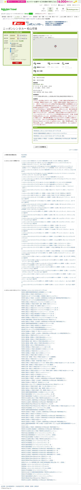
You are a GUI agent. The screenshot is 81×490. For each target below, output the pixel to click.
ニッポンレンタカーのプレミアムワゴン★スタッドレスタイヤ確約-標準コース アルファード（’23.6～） (45, 184)
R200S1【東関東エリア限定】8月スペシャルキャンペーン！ (35, 351)
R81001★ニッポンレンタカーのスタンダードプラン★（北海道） (36, 468)
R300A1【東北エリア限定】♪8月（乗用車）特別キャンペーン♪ (35, 305)
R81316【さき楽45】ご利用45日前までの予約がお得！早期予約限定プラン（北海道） (41, 448)
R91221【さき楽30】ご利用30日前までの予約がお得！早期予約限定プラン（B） (40, 450)
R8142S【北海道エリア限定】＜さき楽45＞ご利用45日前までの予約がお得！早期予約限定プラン (43, 421)
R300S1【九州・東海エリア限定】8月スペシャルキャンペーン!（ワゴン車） (39, 366)
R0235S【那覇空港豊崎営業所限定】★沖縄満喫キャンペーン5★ (36, 292)
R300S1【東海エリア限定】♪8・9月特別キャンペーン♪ (34, 413)
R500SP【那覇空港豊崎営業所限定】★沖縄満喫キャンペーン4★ (36, 409)
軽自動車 (13, 48)
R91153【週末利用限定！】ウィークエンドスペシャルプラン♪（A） (37, 446)
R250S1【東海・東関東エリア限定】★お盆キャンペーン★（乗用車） (37, 364)
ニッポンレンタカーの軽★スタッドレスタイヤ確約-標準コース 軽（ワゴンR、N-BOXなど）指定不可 (44, 160)
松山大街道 (24, 154)
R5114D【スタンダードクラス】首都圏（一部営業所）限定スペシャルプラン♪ (39, 296)
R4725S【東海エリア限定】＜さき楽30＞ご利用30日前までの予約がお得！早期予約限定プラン (43, 415)
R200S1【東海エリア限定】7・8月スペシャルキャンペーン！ (35, 372)
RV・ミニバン (14, 55)
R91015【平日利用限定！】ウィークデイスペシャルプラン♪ (35, 474)
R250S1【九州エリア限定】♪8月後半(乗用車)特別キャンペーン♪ (36, 327)
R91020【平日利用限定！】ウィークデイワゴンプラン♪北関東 (35, 407)
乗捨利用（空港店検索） (17, 46)
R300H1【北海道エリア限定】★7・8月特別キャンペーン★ (35, 382)
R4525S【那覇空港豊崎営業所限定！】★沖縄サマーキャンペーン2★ (37, 392)
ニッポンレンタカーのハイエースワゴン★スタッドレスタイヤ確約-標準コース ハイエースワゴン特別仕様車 (46, 182)
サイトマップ (54, 5)
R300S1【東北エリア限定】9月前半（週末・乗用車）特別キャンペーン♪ (38, 388)
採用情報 (27, 486)
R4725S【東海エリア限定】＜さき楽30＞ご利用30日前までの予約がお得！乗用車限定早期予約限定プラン (45, 298)
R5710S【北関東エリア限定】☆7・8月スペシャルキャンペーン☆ (36, 331)
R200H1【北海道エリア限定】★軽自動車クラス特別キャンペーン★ (37, 349)
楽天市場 (69, 5)
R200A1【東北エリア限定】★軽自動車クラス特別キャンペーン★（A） (38, 315)
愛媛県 (27, 18)
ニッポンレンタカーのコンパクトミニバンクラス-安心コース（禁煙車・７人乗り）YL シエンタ (43, 227)
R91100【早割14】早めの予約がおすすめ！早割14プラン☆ (35, 478)
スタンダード (14, 51)
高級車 (12, 53)
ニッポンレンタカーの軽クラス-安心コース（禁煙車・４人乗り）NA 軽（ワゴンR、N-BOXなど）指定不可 (46, 195)
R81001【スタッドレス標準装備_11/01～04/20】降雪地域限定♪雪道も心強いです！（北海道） (43, 462)
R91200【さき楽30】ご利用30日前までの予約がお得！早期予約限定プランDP (39, 402)
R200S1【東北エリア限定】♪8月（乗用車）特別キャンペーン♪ (35, 376)
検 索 (17, 63)
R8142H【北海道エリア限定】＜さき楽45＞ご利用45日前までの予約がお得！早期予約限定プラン (43, 411)
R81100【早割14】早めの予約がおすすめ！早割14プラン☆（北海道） (37, 460)
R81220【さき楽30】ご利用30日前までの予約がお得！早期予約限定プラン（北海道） (41, 454)
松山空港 (33, 18)
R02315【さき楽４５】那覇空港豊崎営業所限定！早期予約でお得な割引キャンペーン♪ (41, 472)
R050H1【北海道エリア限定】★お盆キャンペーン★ (33, 419)
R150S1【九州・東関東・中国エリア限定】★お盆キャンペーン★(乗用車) (38, 356)
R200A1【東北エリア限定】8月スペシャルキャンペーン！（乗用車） (37, 358)
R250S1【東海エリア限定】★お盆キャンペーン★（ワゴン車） (60, 362)
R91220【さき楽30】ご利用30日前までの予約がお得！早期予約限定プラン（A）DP (40, 400)
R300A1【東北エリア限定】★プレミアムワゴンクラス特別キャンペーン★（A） (40, 309)
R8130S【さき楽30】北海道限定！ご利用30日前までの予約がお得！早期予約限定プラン (41, 429)
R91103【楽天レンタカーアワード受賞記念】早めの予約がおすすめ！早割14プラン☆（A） (42, 384)
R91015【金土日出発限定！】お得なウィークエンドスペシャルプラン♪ (37, 436)
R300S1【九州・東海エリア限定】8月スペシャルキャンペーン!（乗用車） (38, 368)
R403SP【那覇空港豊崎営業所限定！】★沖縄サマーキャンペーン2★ (37, 323)
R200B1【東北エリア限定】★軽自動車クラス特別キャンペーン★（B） (38, 313)
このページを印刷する (40, 147)
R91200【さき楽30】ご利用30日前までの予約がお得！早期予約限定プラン (38, 480)
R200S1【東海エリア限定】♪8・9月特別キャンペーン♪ (34, 374)
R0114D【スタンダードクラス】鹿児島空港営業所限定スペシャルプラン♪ (38, 329)
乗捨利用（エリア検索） (17, 44)
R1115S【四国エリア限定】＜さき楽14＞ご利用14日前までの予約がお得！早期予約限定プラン (55, 139)
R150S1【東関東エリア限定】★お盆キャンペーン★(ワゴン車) (35, 347)
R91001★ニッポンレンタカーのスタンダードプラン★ (47, 130)
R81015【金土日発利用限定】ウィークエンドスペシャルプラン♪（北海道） (38, 434)
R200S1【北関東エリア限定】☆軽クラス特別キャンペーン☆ (35, 353)
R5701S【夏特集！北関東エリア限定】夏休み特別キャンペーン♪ (36, 337)
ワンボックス (14, 56)
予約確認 (50, 10)
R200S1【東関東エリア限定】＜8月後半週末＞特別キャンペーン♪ (36, 360)
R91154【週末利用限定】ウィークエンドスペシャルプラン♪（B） (36, 444)
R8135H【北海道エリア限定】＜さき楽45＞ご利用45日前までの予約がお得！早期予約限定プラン (43, 380)
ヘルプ (40, 5)
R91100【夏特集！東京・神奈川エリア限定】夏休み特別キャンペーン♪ (37, 341)
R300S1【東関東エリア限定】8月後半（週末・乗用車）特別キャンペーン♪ (38, 303)
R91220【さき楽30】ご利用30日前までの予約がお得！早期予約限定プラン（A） (40, 452)
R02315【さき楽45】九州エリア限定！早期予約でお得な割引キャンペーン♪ (38, 431)
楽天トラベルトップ (7, 18)
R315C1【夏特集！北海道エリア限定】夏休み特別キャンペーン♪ (36, 339)
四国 (24, 18)
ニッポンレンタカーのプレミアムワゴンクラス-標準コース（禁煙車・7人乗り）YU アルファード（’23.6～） (46, 243)
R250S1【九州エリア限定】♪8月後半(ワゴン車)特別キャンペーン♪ (36, 325)
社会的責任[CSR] (20, 486)
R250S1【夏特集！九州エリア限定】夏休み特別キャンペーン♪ (35, 345)
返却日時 (6, 38)
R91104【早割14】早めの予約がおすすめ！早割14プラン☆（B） (36, 456)
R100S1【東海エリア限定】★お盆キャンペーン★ (33, 370)
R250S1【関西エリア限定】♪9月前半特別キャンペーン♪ (34, 294)
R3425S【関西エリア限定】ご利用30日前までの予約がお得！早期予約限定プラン (40, 427)
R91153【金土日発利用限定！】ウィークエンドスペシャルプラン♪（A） (38, 433)
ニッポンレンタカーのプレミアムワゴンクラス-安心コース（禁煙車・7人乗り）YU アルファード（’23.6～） (46, 245)
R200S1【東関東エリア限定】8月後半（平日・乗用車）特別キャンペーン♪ (38, 390)
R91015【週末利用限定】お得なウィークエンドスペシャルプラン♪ (50, 133)
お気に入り (43, 10)
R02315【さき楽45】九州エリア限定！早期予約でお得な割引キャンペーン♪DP (39, 398)
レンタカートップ (17, 18)
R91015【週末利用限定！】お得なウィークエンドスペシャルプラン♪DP (38, 396)
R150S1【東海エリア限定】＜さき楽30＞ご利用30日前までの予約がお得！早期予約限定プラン (43, 321)
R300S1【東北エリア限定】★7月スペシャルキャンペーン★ (35, 335)
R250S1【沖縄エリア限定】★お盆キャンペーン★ (33, 362)
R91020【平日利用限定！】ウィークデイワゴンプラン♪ (34, 470)
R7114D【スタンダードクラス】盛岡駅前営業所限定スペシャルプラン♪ (37, 300)
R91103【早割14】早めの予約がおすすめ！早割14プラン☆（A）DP (37, 403)
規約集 (31, 486)
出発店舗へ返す (15, 43)
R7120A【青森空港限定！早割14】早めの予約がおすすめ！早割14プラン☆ (38, 319)
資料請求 (36, 486)
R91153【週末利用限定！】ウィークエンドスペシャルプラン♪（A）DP (37, 394)
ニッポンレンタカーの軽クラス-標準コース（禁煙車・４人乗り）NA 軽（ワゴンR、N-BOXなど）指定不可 (46, 193)
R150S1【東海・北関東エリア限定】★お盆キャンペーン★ (59, 370)
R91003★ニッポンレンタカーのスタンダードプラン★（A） (35, 466)
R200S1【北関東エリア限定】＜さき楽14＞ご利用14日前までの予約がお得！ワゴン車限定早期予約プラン (45, 333)
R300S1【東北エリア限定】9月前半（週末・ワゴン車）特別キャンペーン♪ (38, 386)
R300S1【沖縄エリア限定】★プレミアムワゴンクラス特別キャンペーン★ (38, 302)
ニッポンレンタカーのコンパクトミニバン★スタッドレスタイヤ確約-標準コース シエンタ (42, 176)
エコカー (13, 58)
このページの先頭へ (73, 149)
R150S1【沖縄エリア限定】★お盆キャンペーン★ (62, 405)
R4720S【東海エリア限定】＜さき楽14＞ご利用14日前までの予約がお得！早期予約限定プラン (43, 417)
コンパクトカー (15, 50)
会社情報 (3, 486)
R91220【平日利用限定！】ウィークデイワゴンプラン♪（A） (35, 442)
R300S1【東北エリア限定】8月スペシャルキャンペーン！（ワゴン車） (37, 311)
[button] (55, 46)
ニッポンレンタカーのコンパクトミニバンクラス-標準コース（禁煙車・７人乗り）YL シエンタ (43, 225)
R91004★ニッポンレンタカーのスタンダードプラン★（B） (35, 464)
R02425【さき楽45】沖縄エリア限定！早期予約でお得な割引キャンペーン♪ (38, 438)
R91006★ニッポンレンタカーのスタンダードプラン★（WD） (49, 136)
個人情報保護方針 (10, 486)
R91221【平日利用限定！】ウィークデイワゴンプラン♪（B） (35, 440)
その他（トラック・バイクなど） (19, 59)
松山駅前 (23, 156)
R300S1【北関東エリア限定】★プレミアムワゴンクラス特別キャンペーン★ (39, 317)
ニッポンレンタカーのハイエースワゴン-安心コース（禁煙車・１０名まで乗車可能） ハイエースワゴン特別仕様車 (48, 250)
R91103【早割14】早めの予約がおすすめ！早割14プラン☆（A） (36, 458)
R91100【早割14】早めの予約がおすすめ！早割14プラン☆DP (35, 405)
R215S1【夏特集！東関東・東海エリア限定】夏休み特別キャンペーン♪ (37, 343)
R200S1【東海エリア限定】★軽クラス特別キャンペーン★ (35, 354)
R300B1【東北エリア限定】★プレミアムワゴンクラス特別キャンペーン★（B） (40, 307)
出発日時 (6, 35)
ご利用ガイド (46, 5)
